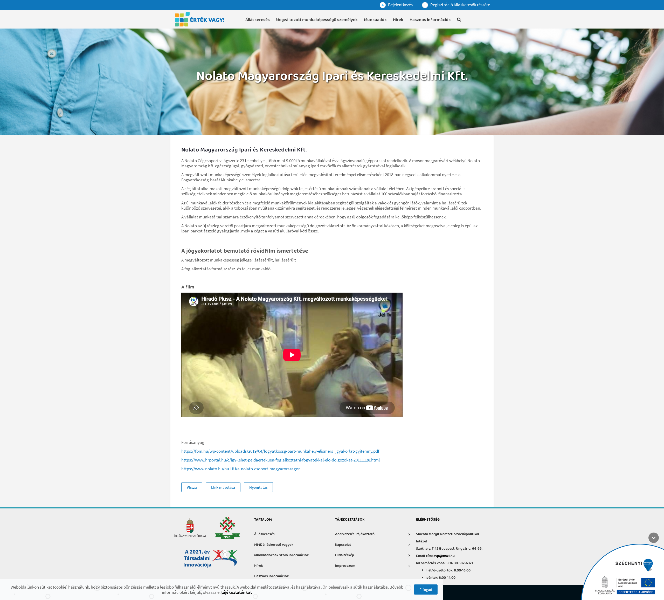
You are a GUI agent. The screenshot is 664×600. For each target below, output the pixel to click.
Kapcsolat (343, 545)
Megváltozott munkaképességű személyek (317, 19)
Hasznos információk (430, 19)
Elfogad (425, 589)
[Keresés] (459, 20)
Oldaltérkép (344, 555)
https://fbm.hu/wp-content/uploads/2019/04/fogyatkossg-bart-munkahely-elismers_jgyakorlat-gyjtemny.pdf (280, 451)
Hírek (398, 19)
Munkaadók (375, 19)
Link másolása (223, 487)
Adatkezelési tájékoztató (355, 534)
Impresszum (345, 566)
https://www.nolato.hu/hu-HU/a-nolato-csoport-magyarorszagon (241, 469)
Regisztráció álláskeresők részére (460, 5)
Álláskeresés (257, 19)
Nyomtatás (258, 487)
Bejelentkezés (400, 5)
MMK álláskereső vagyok (273, 545)
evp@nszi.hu (444, 556)
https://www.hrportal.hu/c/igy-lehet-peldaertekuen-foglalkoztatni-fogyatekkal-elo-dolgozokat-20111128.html (280, 460)
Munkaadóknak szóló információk (281, 555)
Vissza (192, 487)
